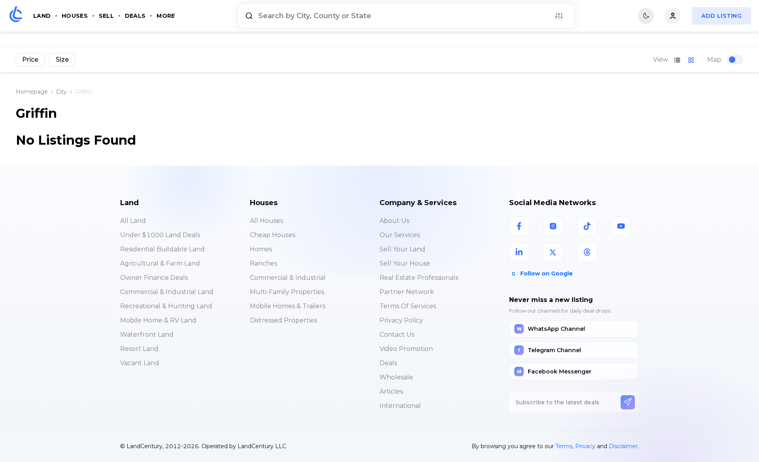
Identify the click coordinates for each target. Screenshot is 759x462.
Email (247, 224)
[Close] (523, 177)
